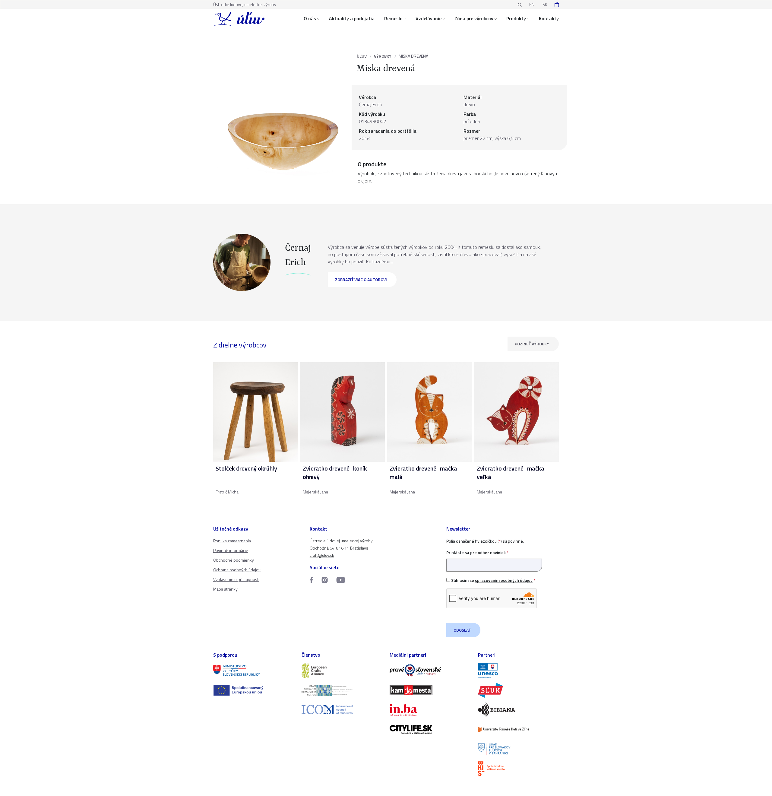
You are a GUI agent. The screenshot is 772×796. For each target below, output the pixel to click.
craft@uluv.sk (322, 555)
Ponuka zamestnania (232, 541)
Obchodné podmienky (233, 560)
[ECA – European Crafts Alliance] (342, 670)
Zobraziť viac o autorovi (361, 279)
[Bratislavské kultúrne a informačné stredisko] (518, 768)
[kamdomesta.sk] (430, 690)
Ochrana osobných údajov (237, 569)
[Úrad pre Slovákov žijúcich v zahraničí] (518, 749)
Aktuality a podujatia (352, 18)
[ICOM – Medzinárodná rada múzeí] (342, 709)
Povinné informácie (230, 550)
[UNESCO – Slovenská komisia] (518, 670)
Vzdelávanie (428, 18)
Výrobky (382, 56)
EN (531, 4)
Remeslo (393, 18)
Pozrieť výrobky (532, 344)
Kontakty (549, 18)
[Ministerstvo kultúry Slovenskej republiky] (253, 670)
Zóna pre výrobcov (473, 18)
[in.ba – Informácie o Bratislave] (430, 709)
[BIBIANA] (518, 709)
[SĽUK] (518, 690)
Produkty (516, 18)
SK (545, 4)
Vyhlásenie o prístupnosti (236, 579)
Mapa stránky (225, 589)
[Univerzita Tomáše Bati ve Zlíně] (518, 729)
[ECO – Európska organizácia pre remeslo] (342, 690)
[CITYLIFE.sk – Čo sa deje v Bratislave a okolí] (430, 729)
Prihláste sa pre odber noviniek (477, 552)
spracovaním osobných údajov (504, 580)
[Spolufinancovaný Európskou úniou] (253, 690)
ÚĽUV (362, 56)
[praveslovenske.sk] (430, 670)
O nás (310, 18)
